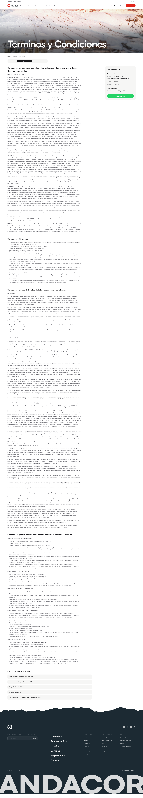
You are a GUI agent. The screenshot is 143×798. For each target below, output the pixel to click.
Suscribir (34, 738)
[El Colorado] (12, 5)
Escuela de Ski (105, 749)
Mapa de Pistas (87, 749)
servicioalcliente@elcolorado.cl (120, 78)
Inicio (10, 56)
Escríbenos (121, 96)
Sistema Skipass (105, 737)
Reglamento (122, 743)
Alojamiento (49, 5)
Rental (103, 751)
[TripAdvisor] (135, 727)
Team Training (86, 743)
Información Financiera (125, 746)
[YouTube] (131, 727)
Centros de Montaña (14, 1)
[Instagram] (127, 727)
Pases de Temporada (107, 740)
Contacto (56, 5)
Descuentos (104, 746)
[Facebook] (124, 727)
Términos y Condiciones (24, 61)
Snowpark (85, 740)
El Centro (22, 5)
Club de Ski (86, 746)
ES (133, 1)
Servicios (42, 5)
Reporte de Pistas (87, 751)
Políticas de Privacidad (40, 61)
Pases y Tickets (32, 5)
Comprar (130, 5)
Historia (85, 737)
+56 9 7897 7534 (118, 76)
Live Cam (85, 754)
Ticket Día (104, 743)
